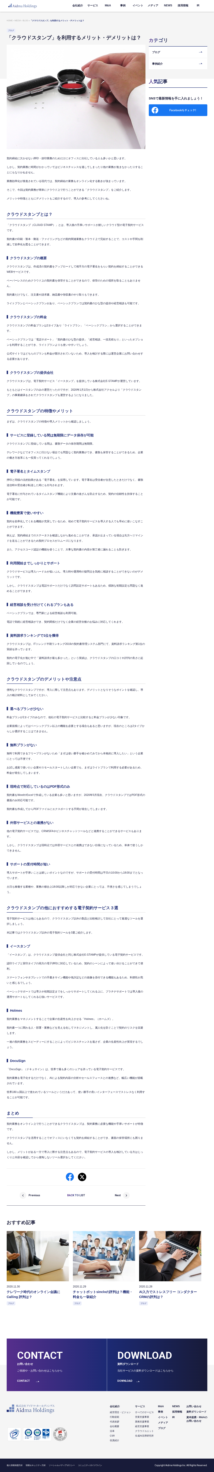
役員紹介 (114, 1440)
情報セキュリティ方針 (36, 1465)
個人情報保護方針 (15, 1465)
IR (198, 5)
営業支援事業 (142, 1417)
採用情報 (183, 5)
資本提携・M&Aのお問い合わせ (196, 1419)
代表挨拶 (114, 1421)
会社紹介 (77, 5)
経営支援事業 (142, 1426)
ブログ (162, 1428)
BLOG (25, 20)
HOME (10, 20)
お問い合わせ (193, 1406)
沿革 (112, 1431)
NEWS (168, 5)
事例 (123, 5)
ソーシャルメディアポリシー (62, 1465)
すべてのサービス (144, 1412)
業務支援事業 (142, 1421)
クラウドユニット (144, 1431)
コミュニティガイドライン (90, 1465)
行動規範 (114, 1417)
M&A (108, 5)
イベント (138, 5)
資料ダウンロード (196, 1411)
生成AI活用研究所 (144, 1435)
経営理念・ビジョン (120, 1412)
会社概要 (114, 1426)
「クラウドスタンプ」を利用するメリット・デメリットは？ (57, 20)
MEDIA (18, 20)
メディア (153, 5)
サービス (92, 5)
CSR (112, 1435)
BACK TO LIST (76, 1195)
